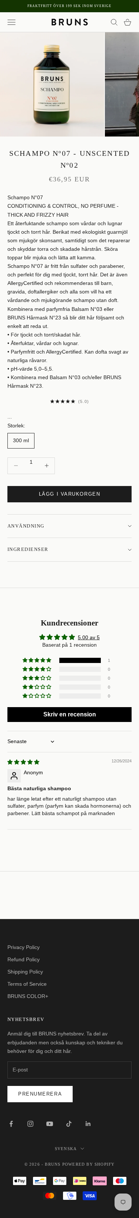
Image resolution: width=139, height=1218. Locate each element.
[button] (37, 660)
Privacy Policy (23, 947)
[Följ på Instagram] (30, 1123)
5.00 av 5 (89, 637)
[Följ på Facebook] (11, 1123)
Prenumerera (40, 1094)
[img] (23, 762)
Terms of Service (27, 984)
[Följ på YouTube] (49, 1123)
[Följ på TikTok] (69, 1123)
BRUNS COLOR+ (27, 996)
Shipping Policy (25, 972)
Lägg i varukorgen (69, 494)
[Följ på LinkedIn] (88, 1123)
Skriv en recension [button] (69, 714)
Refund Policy (23, 959)
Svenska (66, 1148)
